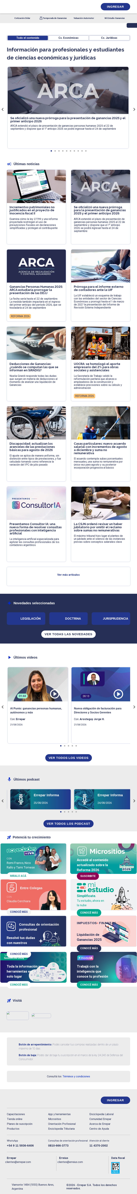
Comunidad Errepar (100, 1119)
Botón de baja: (28, 1055)
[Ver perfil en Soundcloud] (42, 1167)
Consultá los (68, 1076)
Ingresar (115, 6)
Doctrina (73, 618)
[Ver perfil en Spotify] (49, 1167)
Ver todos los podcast (68, 823)
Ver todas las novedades (68, 634)
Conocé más (19, 911)
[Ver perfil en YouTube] (29, 1167)
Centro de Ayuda (99, 1128)
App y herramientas (59, 1114)
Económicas (68, 37)
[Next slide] (134, 109)
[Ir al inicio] (20, 1100)
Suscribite (88, 876)
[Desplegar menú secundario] (85, 6)
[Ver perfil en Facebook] (9, 1167)
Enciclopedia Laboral (101, 1114)
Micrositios (54, 1119)
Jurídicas (109, 37)
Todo (27, 37)
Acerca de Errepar (99, 1123)
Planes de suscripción (19, 1123)
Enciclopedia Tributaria (61, 1128)
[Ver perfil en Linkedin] (22, 1167)
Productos (13, 1128)
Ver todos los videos (69, 758)
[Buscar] (44, 6)
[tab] (51, 151)
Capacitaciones (16, 1114)
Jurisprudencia (115, 618)
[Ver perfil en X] (15, 1167)
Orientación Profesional (62, 1123)
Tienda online (14, 1119)
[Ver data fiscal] (120, 1167)
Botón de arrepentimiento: (35, 1044)
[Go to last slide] (3, 109)
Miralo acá (18, 875)
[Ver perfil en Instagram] (35, 1167)
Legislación (31, 618)
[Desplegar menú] (9, 6)
